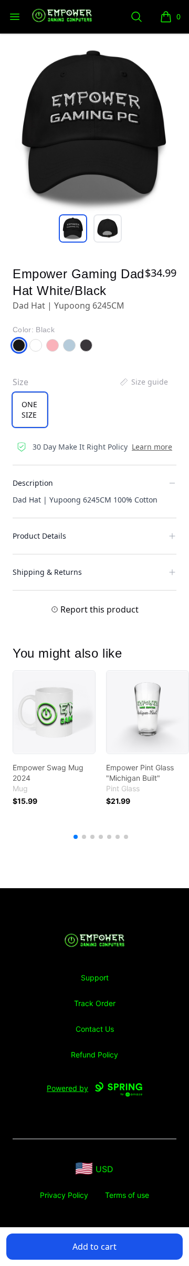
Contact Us (95, 1028)
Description (33, 483)
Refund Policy (94, 1054)
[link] (54, 712)
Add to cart (94, 1246)
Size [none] (20, 382)
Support (95, 977)
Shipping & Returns (47, 572)
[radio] (30, 409)
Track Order (95, 1003)
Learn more (152, 447)
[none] (143, 382)
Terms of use (127, 1195)
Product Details (39, 536)
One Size (29, 409)
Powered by (67, 1088)
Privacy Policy (64, 1195)
